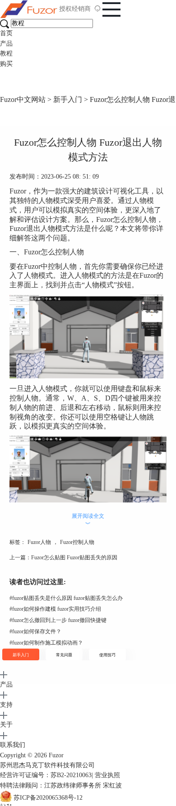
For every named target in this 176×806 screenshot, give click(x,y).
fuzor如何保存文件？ (35, 631)
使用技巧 (107, 655)
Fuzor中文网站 (23, 99)
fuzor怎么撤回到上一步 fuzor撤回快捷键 (58, 620)
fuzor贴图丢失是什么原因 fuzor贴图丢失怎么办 (66, 598)
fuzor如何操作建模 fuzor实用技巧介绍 (55, 609)
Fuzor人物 (39, 542)
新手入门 (67, 99)
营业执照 (107, 775)
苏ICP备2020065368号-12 (48, 797)
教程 (6, 53)
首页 (6, 33)
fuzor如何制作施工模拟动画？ (46, 643)
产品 (6, 43)
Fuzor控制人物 (77, 542)
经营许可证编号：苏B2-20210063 (46, 775)
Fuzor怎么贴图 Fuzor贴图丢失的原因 (74, 557)
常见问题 (64, 655)
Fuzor (56, 755)
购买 (6, 63)
